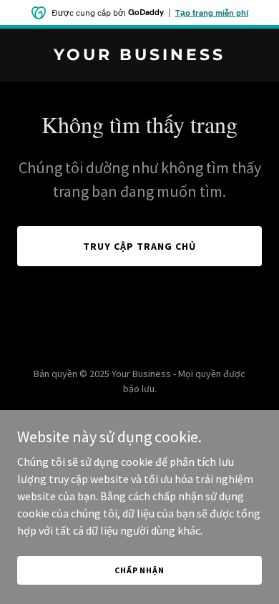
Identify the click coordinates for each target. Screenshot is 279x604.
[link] (139, 56)
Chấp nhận (139, 570)
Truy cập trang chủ (139, 246)
